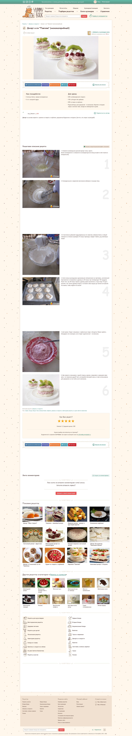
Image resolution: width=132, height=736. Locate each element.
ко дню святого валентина (80, 410)
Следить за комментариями (101, 475)
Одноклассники (56, 84)
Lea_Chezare (31, 113)
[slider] (66, 421)
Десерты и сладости (37, 408)
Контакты (106, 8)
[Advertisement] (66, 131)
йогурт (34, 410)
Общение (75, 8)
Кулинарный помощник (91, 8)
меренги (49, 410)
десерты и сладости (57, 410)
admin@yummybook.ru (84, 434)
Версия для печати (100, 84)
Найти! (84, 16)
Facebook (46, 84)
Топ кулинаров (49, 8)
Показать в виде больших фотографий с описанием (97, 146)
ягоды (30, 410)
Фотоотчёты (63, 8)
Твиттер (65, 84)
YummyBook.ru (32, 12)
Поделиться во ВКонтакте (33, 84)
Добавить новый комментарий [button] (66, 493)
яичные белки (42, 410)
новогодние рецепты (67, 410)
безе (38, 410)
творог (26, 410)
